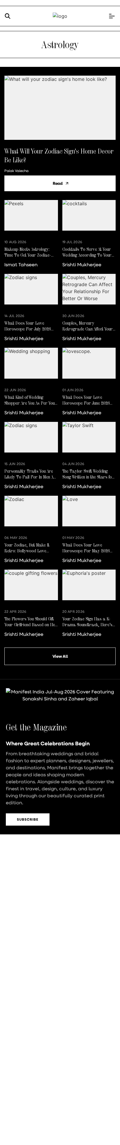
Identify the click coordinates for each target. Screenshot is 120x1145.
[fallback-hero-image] (60, 108)
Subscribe (27, 819)
